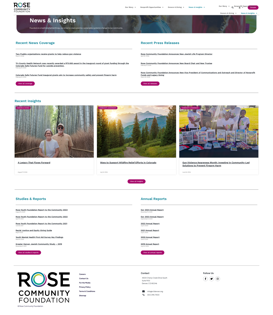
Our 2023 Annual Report (152, 217)
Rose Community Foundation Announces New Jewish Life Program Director (176, 54)
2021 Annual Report (150, 230)
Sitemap (82, 295)
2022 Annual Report (150, 223)
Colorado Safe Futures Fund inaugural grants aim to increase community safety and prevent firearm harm (66, 75)
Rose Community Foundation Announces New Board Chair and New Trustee (176, 63)
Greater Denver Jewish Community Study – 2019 (39, 244)
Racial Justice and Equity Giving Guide (34, 230)
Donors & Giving (175, 7)
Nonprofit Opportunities (150, 7)
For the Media (84, 283)
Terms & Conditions (87, 291)
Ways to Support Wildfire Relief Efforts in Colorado (128, 162)
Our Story (129, 7)
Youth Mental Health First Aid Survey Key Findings (39, 237)
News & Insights (195, 7)
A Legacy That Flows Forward (34, 162)
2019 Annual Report (150, 244)
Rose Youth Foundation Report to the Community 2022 (42, 217)
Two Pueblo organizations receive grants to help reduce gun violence (48, 54)
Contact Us (83, 278)
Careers (82, 274)
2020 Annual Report (150, 237)
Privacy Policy (85, 287)
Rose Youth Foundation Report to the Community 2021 (41, 223)
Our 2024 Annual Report (152, 210)
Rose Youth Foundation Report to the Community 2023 (42, 210)
